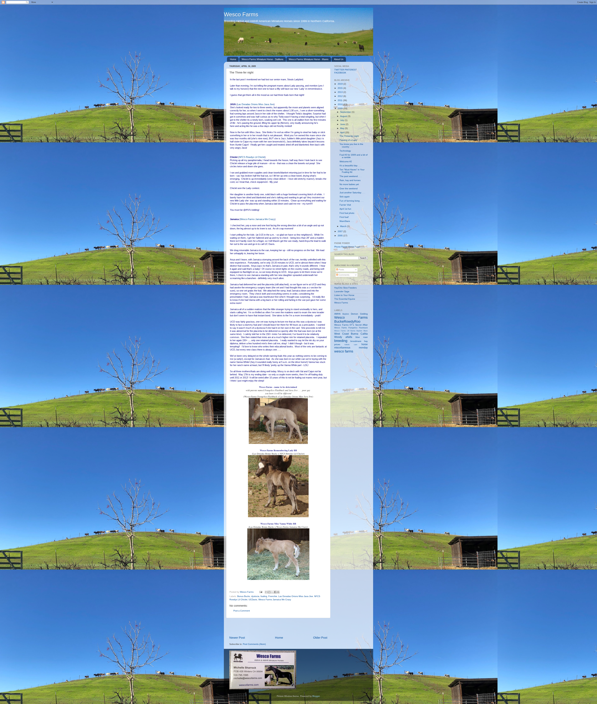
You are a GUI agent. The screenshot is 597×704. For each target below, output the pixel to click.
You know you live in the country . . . (351, 145)
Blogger (316, 696)
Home (233, 59)
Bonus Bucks (243, 596)
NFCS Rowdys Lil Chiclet (252, 157)
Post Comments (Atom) (254, 644)
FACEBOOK (340, 73)
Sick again (345, 196)
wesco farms (343, 351)
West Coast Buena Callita (351, 333)
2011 (340, 100)
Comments (343, 275)
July (342, 120)
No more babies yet (349, 184)
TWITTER (339, 70)
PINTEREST (351, 70)
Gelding (364, 314)
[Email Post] (260, 592)
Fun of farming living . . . (351, 201)
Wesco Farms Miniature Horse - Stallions (262, 59)
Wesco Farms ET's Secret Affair (351, 325)
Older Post (320, 637)
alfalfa (348, 337)
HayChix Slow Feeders (345, 288)
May (342, 128)
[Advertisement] (278, 626)
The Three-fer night (349, 136)
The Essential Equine (344, 299)
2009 (340, 108)
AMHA (337, 314)
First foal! (344, 217)
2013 (340, 92)
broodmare (355, 341)
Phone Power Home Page (347, 247)
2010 (340, 104)
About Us (338, 59)
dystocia (255, 596)
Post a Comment (241, 611)
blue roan (362, 337)
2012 (340, 96)
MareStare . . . (347, 221)
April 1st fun (345, 209)
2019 (340, 84)
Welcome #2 (346, 161)
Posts (341, 269)
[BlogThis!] (269, 592)
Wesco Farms (241, 14)
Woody (338, 337)
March (343, 226)
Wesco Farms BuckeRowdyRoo (351, 319)
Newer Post (237, 637)
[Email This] (266, 592)
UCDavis (253, 599)
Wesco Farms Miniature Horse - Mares (309, 59)
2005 (340, 235)
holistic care (351, 344)
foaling (264, 596)
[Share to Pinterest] (278, 592)
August (344, 116)
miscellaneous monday (351, 347)
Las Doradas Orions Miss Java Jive (255, 104)
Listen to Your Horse (344, 295)
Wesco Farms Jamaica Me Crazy (257, 219)
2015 (340, 88)
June (343, 124)
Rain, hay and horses (350, 180)
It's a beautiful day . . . (350, 165)
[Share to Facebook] (275, 592)
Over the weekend (349, 188)
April (342, 132)
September (346, 112)
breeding (340, 341)
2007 (340, 231)
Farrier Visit (345, 205)
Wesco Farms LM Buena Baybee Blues (351, 331)
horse (364, 344)
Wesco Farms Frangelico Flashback (351, 328)
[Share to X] (272, 592)
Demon (354, 314)
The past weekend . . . (350, 176)
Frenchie (272, 596)
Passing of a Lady (348, 140)
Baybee (345, 314)
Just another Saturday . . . (352, 192)
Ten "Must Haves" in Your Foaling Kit (352, 170)
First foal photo (347, 213)
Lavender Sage (341, 291)
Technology (345, 151)
